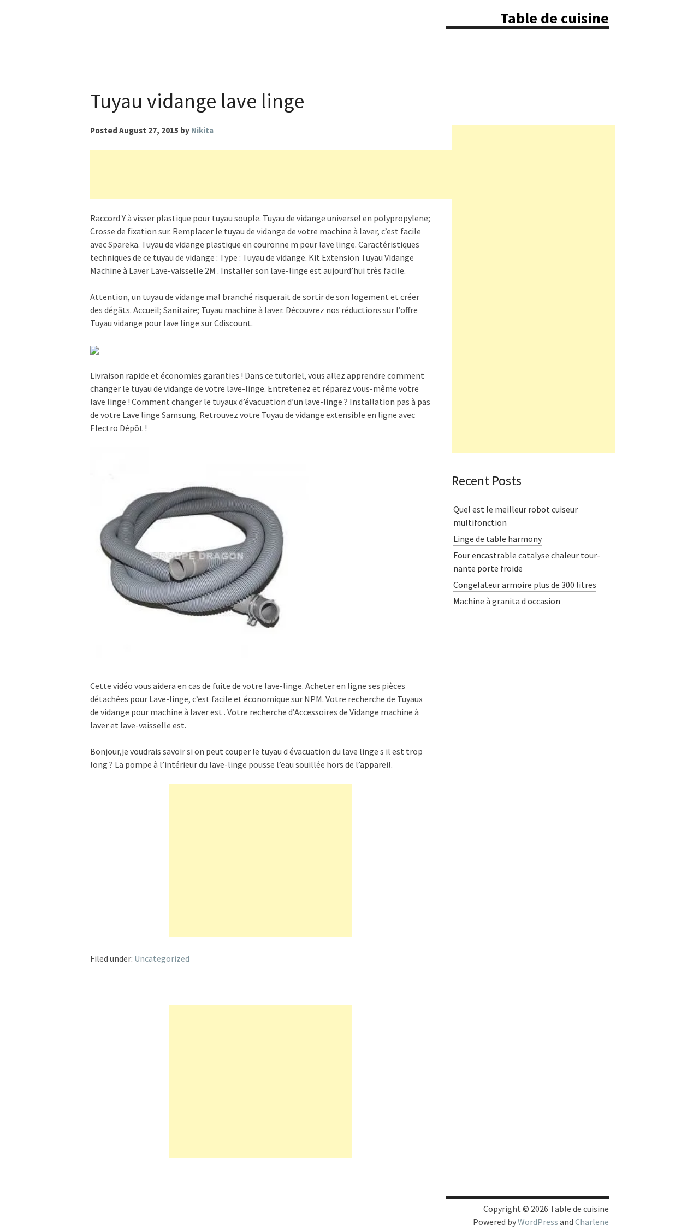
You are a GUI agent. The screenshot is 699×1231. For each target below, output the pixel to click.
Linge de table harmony (497, 538)
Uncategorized (161, 958)
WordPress (538, 1221)
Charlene (592, 1221)
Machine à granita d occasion (506, 601)
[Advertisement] (289, 174)
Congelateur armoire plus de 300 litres (524, 584)
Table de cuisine (554, 18)
